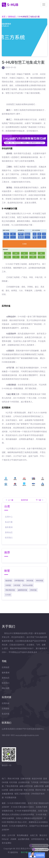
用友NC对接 (40, 790)
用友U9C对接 (13, 778)
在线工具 (34, 835)
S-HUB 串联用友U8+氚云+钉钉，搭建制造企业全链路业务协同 (25, 822)
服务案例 (9, 527)
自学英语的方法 (37, 839)
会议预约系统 (23, 839)
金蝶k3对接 (39, 786)
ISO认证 (5, 839)
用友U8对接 (29, 790)
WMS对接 (39, 580)
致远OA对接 (37, 778)
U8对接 (8, 585)
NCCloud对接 (28, 585)
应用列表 (5, 703)
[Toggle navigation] (43, 4)
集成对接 (8, 580)
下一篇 (38, 500)
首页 (4, 16)
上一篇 (10, 500)
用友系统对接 (10, 590)
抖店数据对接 (10, 797)
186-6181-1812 (8, 735)
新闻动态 (12, 16)
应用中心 (9, 517)
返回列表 (24, 500)
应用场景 (5, 667)
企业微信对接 (24, 782)
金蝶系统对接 (22, 590)
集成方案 (9, 522)
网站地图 (5, 688)
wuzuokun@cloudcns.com (27, 735)
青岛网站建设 (22, 835)
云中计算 (11, 835)
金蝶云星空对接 (26, 786)
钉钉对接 (13, 782)
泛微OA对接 (25, 778)
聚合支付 (43, 835)
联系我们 (9, 537)
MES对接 (30, 580)
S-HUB (7, 595)
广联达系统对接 (11, 786)
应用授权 (5, 708)
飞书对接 (34, 782)
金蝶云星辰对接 (16, 790)
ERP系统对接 (19, 580)
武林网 (13, 839)
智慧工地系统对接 (22, 793)
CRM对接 (33, 590)
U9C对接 (17, 585)
